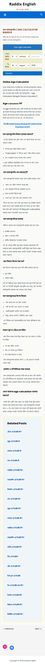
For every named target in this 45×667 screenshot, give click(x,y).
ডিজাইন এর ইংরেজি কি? (15, 489)
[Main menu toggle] (5, 14)
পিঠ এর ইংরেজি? (12, 556)
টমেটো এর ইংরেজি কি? (14, 594)
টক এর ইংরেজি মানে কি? (15, 585)
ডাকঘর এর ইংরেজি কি (14, 450)
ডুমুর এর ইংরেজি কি (13, 441)
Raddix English (22, 3)
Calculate (8, 73)
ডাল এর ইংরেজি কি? (14, 498)
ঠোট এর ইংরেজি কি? (14, 566)
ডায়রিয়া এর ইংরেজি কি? (15, 470)
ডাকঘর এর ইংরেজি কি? (14, 518)
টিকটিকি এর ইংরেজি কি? (15, 614)
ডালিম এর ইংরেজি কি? (14, 546)
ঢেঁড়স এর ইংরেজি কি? (14, 431)
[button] (41, 15)
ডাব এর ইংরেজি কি (13, 460)
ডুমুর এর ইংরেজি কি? (14, 508)
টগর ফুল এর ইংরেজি (13, 575)
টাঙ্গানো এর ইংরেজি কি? (14, 604)
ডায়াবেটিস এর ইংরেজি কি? (15, 479)
